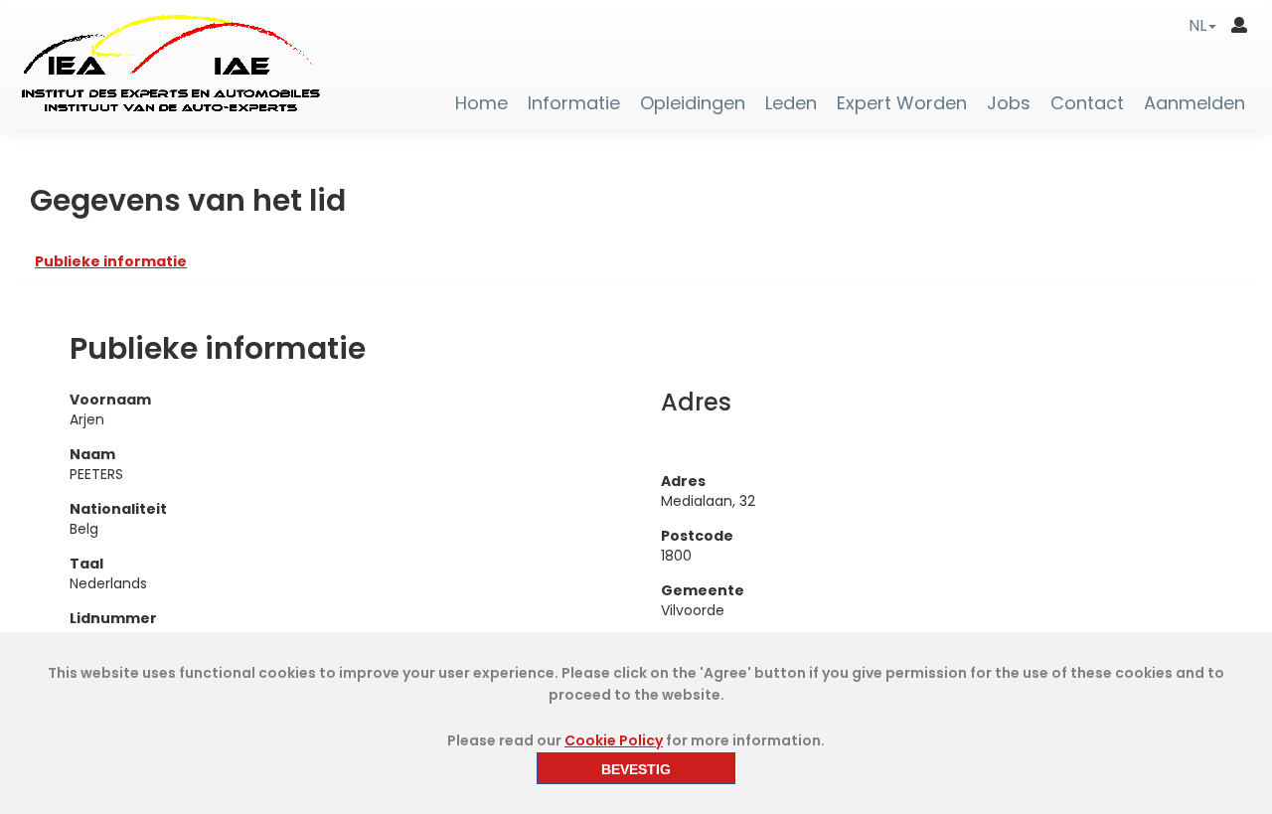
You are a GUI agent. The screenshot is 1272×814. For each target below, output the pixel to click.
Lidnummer (113, 618)
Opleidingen (692, 103)
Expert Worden (902, 103)
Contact (1087, 103)
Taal (86, 563)
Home (481, 103)
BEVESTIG (636, 769)
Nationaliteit (118, 509)
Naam (92, 454)
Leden (791, 103)
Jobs (1009, 103)
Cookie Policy (613, 740)
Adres (683, 481)
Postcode (697, 536)
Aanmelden (1194, 103)
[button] (1202, 25)
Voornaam (110, 399)
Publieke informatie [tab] (111, 261)
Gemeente (702, 590)
